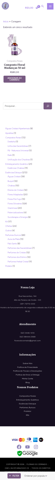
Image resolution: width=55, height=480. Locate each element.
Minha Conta (27, 378)
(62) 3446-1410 (28, 333)
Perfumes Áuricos (27, 407)
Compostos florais (27, 396)
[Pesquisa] (48, 106)
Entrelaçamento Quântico (27, 400)
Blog (28, 382)
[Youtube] (27, 447)
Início (6, 21)
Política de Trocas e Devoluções (27, 371)
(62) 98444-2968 (27, 337)
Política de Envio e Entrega (27, 375)
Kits (27, 415)
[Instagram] (36, 447)
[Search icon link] (42, 6)
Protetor (27, 411)
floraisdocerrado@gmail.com (27, 340)
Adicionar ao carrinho (14, 79)
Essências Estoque (27, 403)
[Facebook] (19, 447)
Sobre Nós (27, 363)
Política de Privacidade (27, 367)
